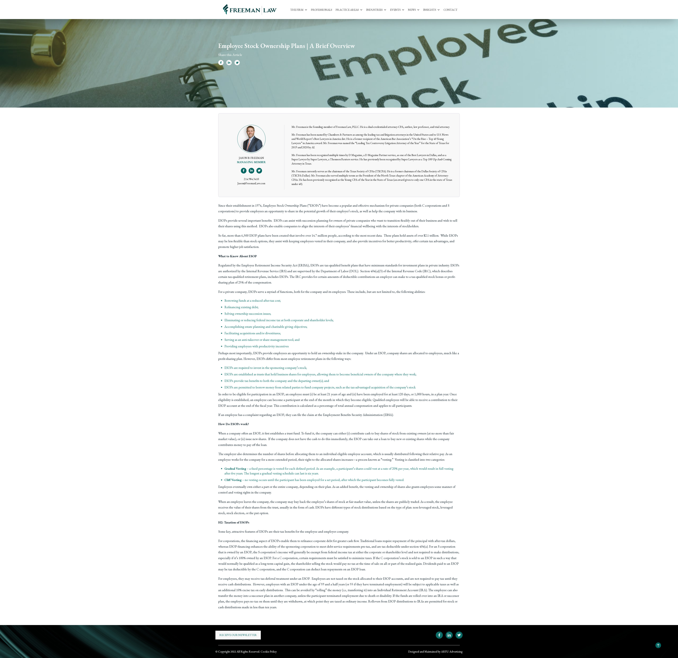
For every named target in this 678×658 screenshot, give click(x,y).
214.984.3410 (251, 179)
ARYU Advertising (452, 651)
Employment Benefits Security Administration (353, 415)
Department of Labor (335, 271)
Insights (429, 10)
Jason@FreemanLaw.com (251, 183)
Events (395, 10)
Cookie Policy (269, 651)
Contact (450, 10)
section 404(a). (419, 546)
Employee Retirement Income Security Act (269, 265)
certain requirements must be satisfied (323, 558)
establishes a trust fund (285, 433)
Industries (374, 10)
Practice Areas (347, 10)
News (412, 10)
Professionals (321, 10)
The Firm (297, 10)
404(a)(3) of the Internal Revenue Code (396, 271)
